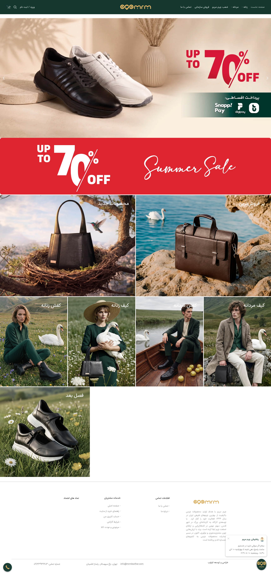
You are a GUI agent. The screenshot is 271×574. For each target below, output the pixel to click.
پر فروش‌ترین (252, 203)
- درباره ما (165, 511)
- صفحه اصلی (114, 506)
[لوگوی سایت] (135, 7)
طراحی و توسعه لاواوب (218, 562)
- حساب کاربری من (112, 516)
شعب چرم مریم (159, 395)
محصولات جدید (113, 203)
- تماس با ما (164, 506)
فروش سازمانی (250, 395)
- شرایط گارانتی (114, 522)
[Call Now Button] (7, 567)
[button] (4, 78)
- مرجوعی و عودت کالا (111, 527)
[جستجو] (15, 7)
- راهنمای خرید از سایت (110, 511)
